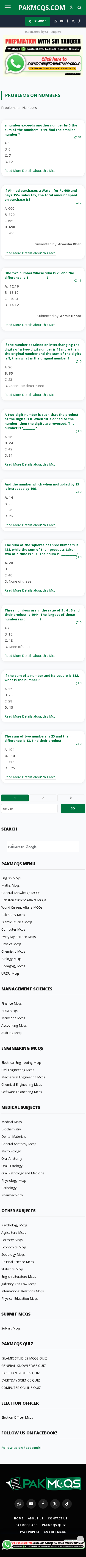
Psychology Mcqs (14, 1225)
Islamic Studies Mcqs (16, 922)
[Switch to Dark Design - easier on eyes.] (72, 7)
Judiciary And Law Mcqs (18, 1284)
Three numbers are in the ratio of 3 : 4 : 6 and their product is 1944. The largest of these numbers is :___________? (42, 614)
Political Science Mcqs (17, 1262)
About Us (36, 1518)
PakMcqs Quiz (54, 1525)
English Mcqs (11, 878)
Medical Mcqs (11, 1122)
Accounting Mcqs (14, 1025)
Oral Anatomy (11, 1158)
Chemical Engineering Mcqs (21, 1084)
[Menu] (8, 7)
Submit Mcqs (11, 1328)
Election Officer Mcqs (17, 1417)
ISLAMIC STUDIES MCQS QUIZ (24, 1358)
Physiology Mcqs (13, 1180)
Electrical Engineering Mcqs (21, 1062)
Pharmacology (12, 1195)
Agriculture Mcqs (13, 1232)
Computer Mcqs (13, 929)
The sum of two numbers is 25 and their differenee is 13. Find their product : (38, 738)
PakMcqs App (26, 1525)
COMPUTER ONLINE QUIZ (21, 1387)
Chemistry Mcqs (13, 951)
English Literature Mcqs (18, 1276)
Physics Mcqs (11, 944)
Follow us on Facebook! (21, 1447)
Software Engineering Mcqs (21, 1092)
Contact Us (57, 1518)
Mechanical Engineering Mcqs (23, 1077)
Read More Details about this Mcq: (30, 170)
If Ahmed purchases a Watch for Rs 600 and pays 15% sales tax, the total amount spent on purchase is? (41, 195)
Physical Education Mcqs (19, 1298)
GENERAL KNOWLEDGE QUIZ (23, 1365)
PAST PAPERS (30, 1532)
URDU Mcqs (10, 973)
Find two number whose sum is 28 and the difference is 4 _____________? (39, 275)
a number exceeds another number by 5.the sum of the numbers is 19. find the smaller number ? (41, 129)
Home (18, 1518)
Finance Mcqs (11, 1003)
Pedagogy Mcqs (13, 966)
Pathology (9, 1188)
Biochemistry (11, 1129)
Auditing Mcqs (11, 1033)
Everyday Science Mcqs (18, 937)
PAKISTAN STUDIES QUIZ (20, 1373)
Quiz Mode (37, 21)
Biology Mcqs (11, 959)
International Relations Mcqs (22, 1291)
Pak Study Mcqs (13, 915)
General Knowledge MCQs (20, 893)
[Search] (79, 7)
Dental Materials (13, 1136)
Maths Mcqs (10, 885)
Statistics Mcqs (12, 1269)
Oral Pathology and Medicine (22, 1173)
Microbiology (11, 1151)
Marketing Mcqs (13, 1018)
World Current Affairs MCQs (21, 907)
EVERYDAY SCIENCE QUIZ (20, 1380)
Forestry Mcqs (12, 1240)
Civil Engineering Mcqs (17, 1070)
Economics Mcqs (14, 1247)
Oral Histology (11, 1166)
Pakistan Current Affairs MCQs (23, 900)
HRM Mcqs (9, 1011)
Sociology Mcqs (13, 1254)
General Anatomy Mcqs (18, 1144)
